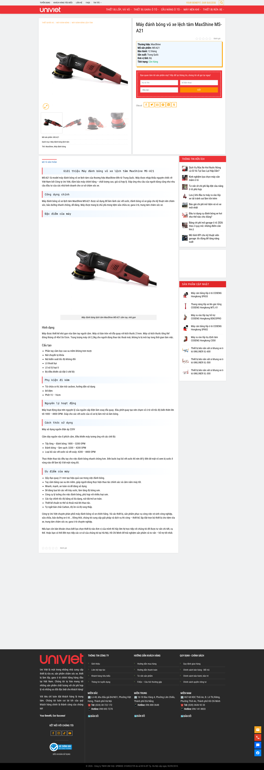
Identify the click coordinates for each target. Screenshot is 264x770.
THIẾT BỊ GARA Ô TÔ (145, 9)
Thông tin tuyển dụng (100, 682)
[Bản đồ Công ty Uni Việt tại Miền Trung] (156, 738)
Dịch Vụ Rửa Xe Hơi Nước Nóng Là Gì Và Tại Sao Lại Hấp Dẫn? (205, 169)
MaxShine (49, 146)
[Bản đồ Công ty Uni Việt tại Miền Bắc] (110, 738)
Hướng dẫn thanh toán (147, 670)
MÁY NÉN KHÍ (191, 9)
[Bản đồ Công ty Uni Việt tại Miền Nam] (203, 738)
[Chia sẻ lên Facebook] (146, 104)
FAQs (88, 3)
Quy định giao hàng (191, 663)
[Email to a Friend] (157, 104)
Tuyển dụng (45, 3)
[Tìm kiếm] (221, 2)
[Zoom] (46, 106)
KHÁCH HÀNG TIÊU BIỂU (62, 3)
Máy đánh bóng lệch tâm (82, 23)
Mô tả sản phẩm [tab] (49, 162)
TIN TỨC (96, 3)
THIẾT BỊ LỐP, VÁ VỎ (118, 9)
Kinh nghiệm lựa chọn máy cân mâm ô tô (204, 178)
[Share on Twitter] (151, 104)
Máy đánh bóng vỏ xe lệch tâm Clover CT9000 (59, 623)
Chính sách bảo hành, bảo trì (196, 676)
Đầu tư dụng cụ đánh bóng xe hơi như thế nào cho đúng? (205, 215)
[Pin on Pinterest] (163, 104)
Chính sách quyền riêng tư (195, 682)
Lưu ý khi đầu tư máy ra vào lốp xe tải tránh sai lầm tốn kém (205, 197)
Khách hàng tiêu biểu (100, 676)
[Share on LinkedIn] (168, 104)
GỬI (199, 90)
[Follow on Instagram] (58, 733)
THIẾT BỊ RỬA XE (212, 9)
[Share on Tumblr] (174, 104)
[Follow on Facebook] (53, 733)
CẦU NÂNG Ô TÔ (170, 9)
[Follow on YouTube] (69, 733)
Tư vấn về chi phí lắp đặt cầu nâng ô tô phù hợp (206, 187)
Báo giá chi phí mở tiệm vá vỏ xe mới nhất (205, 206)
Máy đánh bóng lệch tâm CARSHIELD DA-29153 (202, 623)
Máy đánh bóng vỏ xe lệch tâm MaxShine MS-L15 (131, 623)
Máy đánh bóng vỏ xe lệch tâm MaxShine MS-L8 (95, 623)
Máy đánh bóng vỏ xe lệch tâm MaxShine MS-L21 (167, 623)
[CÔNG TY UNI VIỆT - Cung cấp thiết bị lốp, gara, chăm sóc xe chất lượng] (50, 9)
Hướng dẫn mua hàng (146, 663)
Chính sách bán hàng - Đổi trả (196, 670)
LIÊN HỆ (79, 3)
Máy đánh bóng (62, 23)
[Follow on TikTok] (64, 733)
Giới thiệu (95, 663)
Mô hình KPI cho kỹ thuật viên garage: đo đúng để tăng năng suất (204, 238)
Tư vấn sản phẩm (145, 676)
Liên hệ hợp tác (98, 670)
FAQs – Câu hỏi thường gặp (149, 682)
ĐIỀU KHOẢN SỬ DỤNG (61, 754)
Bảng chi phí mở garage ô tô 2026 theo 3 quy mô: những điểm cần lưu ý (206, 226)
